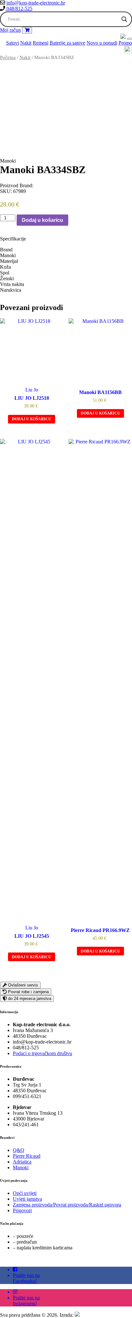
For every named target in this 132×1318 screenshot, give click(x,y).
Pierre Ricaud (26, 1156)
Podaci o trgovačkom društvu (42, 1053)
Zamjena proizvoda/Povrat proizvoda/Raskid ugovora (67, 1204)
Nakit (25, 43)
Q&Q (18, 1150)
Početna (8, 57)
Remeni (40, 43)
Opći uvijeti (25, 1193)
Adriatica (22, 1161)
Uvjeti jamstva (27, 1199)
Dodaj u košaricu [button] (31, 419)
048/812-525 (18, 8)
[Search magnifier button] (124, 19)
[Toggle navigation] (129, 39)
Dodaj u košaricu (42, 220)
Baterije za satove (67, 43)
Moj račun (10, 30)
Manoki (21, 1167)
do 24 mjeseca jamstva (29, 998)
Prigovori (22, 1210)
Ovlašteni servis (22, 985)
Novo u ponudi (102, 43)
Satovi (12, 43)
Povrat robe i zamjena (28, 991)
